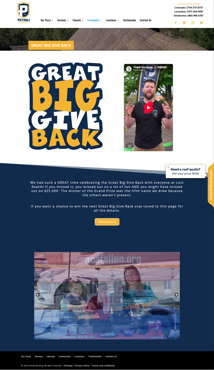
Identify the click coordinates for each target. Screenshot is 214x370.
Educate (77, 20)
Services (61, 20)
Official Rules (107, 222)
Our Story (46, 20)
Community (93, 20)
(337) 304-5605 (195, 11)
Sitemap (68, 365)
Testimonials (129, 20)
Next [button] (176, 295)
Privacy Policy (82, 365)
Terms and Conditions (103, 365)
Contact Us (145, 20)
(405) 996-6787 (195, 15)
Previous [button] (38, 295)
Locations (111, 20)
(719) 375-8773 (194, 7)
